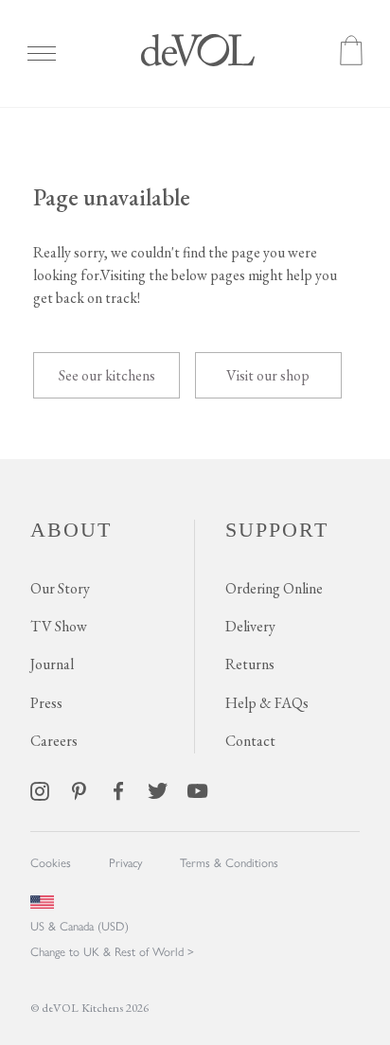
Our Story (60, 588)
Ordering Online (274, 588)
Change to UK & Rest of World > (112, 951)
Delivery (250, 626)
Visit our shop (268, 375)
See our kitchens (107, 375)
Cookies (50, 862)
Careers (54, 741)
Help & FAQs (267, 703)
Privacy (125, 862)
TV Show (58, 626)
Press (46, 703)
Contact (250, 741)
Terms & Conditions (229, 862)
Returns (250, 664)
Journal (52, 664)
